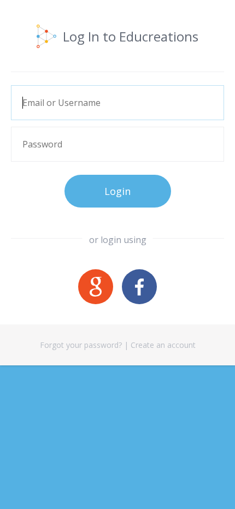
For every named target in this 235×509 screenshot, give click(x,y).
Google (95, 286)
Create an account (163, 345)
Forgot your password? (81, 345)
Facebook (139, 286)
